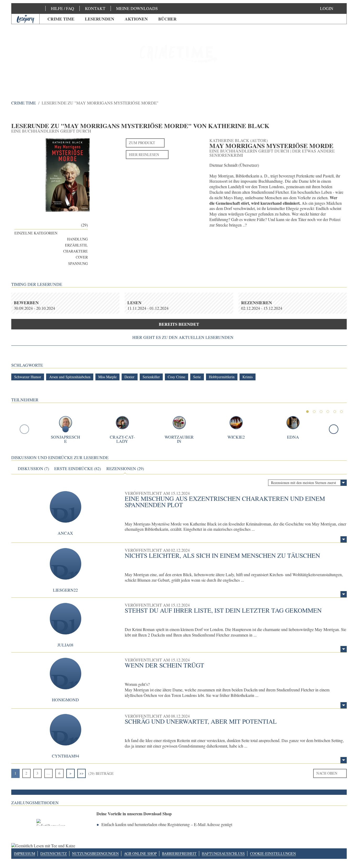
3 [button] (321, 411)
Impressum (24, 853)
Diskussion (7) (33, 468)
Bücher (167, 19)
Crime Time (60, 19)
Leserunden (99, 19)
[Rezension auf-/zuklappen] (343, 539)
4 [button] (328, 411)
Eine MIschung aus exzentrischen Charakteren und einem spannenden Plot (225, 501)
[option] (179, 55)
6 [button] (341, 411)
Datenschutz (53, 853)
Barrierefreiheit (179, 853)
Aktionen (136, 19)
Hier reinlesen (144, 154)
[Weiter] (333, 429)
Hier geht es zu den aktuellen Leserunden (183, 337)
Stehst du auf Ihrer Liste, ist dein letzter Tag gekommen (223, 610)
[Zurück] (24, 429)
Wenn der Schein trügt (164, 665)
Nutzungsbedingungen (95, 853)
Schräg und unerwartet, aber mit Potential (201, 721)
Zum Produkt (142, 142)
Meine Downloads (137, 8)
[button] (332, 8)
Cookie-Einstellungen (273, 853)
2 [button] (314, 411)
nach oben (326, 773)
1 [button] (307, 411)
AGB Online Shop (140, 853)
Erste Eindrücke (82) (77, 468)
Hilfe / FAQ (62, 8)
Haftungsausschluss (223, 853)
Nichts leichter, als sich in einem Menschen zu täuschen (222, 555)
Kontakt (95, 8)
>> (81, 773)
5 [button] (334, 411)
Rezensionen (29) (125, 468)
